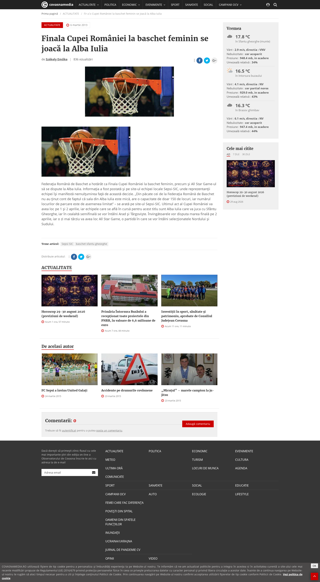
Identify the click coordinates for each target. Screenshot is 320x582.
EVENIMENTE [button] (154, 4)
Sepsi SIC (67, 244)
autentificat (69, 430)
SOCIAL (208, 4)
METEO (110, 460)
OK (314, 566)
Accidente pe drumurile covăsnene (127, 390)
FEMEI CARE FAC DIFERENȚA (124, 503)
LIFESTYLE (242, 494)
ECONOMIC (199, 451)
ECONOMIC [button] (129, 4)
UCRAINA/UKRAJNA (118, 541)
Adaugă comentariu (198, 424)
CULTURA (241, 460)
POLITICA (110, 4)
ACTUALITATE (52, 25)
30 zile (246, 154)
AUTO (153, 494)
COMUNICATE (114, 477)
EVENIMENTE (244, 451)
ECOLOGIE (199, 494)
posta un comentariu (109, 430)
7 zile (236, 154)
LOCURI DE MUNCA (205, 468)
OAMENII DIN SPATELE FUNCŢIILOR (120, 522)
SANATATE (191, 4)
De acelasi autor (57, 346)
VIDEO (153, 558)
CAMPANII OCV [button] (229, 4)
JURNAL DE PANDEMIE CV (122, 550)
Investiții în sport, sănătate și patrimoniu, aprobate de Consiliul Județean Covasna (186, 316)
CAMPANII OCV (115, 494)
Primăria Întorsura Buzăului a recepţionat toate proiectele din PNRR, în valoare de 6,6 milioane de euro (128, 318)
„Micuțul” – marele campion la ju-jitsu (187, 392)
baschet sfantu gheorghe (91, 244)
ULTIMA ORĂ (114, 468)
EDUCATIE (85, 14)
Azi (228, 154)
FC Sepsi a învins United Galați (64, 390)
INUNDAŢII (112, 533)
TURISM (197, 460)
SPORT (175, 4)
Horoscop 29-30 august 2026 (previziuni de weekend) (63, 314)
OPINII (109, 558)
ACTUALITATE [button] (87, 4)
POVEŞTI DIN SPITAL (119, 511)
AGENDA (241, 468)
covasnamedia (60, 4)
